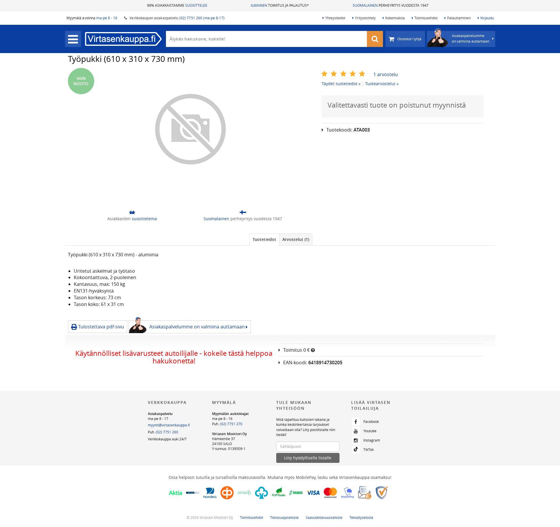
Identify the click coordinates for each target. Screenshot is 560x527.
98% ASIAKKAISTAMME (177, 5)
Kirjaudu (487, 17)
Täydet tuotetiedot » (341, 83)
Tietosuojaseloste (284, 517)
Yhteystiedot (335, 17)
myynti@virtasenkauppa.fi (169, 425)
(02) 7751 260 (167, 432)
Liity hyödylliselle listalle (307, 458)
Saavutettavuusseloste (324, 517)
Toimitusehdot (426, 17)
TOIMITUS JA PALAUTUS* (280, 5)
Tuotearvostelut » (382, 83)
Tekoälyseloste (361, 517)
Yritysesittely (365, 17)
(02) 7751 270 (231, 423)
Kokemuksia (395, 17)
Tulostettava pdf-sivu (100, 326)
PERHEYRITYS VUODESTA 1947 (390, 5)
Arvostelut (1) (295, 239)
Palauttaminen (459, 17)
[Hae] (375, 39)
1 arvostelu (385, 74)
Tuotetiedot (264, 239)
